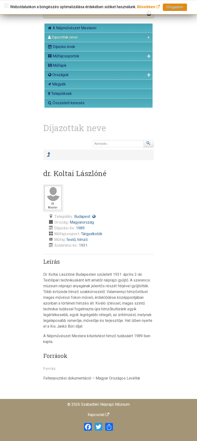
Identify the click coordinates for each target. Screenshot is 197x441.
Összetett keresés (68, 103)
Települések (61, 93)
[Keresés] (148, 143)
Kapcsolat (96, 414)
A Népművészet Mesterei (74, 28)
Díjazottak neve (64, 37)
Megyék (58, 84)
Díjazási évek (63, 46)
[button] (94, 216)
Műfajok (59, 65)
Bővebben (146, 7)
